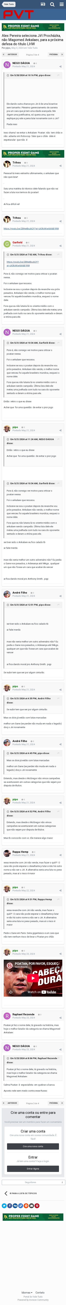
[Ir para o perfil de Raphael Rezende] (7, 1015)
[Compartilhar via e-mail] (31, 1205)
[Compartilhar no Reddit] (26, 1205)
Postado (23, 66)
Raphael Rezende (23, 1014)
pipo (8, 48)
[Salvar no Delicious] (20, 1205)
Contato (40, 1292)
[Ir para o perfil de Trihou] (7, 164)
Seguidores (30, 1182)
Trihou (16, 162)
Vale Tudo (33, 48)
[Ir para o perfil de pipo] (7, 428)
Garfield (43, 343)
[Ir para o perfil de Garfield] (7, 244)
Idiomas (26, 1292)
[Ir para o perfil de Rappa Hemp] (7, 853)
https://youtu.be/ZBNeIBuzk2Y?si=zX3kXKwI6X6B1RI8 (31, 228)
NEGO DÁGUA (21, 63)
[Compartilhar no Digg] (15, 1205)
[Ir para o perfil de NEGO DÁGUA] (7, 64)
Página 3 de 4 (33, 55)
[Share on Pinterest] (36, 1205)
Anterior (12, 54)
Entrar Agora (33, 1169)
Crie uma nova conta (33, 1146)
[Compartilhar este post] (60, 66)
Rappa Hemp (20, 851)
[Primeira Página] (4, 54)
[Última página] (62, 54)
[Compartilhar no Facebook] (9, 1205)
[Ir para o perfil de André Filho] (7, 594)
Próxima (53, 54)
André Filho (19, 592)
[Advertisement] (33, 1254)
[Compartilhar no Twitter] (4, 1205)
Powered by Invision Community (33, 1300)
